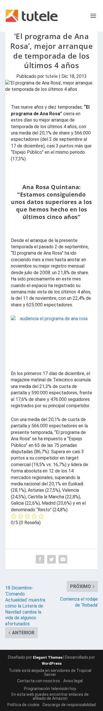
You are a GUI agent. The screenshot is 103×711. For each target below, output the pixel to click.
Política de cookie (23, 704)
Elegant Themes (47, 657)
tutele (51, 76)
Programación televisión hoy (50, 688)
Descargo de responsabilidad (69, 704)
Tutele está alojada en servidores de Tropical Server (50, 672)
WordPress (52, 663)
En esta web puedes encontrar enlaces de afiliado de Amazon (50, 696)
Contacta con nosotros (38, 681)
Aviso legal (73, 681)
